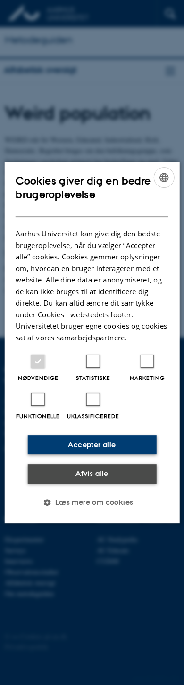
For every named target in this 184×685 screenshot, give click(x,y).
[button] (91, 502)
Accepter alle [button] (92, 444)
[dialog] (92, 343)
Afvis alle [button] (91, 473)
